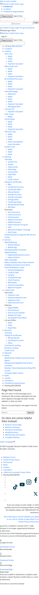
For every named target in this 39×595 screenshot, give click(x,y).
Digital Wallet (13, 308)
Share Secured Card (16, 302)
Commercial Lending (13, 345)
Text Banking (10, 250)
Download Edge (6, 569)
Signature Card (14, 300)
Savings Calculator (15, 197)
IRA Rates (11, 207)
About (7, 355)
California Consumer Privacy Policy (17, 472)
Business (8, 330)
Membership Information (15, 435)
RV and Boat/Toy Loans (14, 79)
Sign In (4, 36)
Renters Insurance (15, 220)
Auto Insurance (14, 212)
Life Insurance (13, 217)
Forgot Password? (27, 28)
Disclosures (7, 462)
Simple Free (12, 162)
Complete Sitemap (12, 437)
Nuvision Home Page (13, 425)
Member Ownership (12, 368)
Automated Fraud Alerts (17, 318)
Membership (10, 358)
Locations (7, 9)
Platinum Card (13, 295)
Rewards (8, 353)
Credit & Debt (13, 272)
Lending (8, 51)
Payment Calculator (15, 64)
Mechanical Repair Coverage (19, 230)
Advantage (12, 169)
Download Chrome (7, 547)
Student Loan (10, 147)
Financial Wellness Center (15, 267)
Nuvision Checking (12, 427)
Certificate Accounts (16, 187)
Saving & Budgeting (15, 270)
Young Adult (12, 172)
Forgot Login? (14, 28)
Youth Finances (14, 280)
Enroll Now (4, 28)
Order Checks (13, 179)
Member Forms (9, 457)
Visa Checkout (13, 310)
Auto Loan (9, 54)
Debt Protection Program (18, 225)
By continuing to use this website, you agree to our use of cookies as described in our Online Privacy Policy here (21, 519)
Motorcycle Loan (11, 66)
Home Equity (10, 119)
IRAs (9, 184)
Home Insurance (14, 214)
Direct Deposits (20, 235)
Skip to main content (8, 1)
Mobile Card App (14, 315)
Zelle (6, 260)
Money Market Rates (16, 204)
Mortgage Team (14, 106)
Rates (10, 59)
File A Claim (12, 232)
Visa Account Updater (16, 313)
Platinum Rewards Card (17, 297)
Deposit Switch (14, 257)
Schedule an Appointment (13, 11)
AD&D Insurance (14, 222)
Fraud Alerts (25, 265)
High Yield (12, 174)
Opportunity (13, 167)
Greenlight (13, 260)
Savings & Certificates (13, 182)
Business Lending (11, 348)
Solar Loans (9, 114)
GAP (9, 227)
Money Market (13, 192)
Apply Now (12, 328)
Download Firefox (7, 560)
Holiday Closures (21, 358)
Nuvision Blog (26, 368)
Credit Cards (9, 290)
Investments (9, 235)
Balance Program (15, 287)
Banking (8, 157)
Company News (11, 373)
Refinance (12, 94)
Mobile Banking (11, 242)
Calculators (9, 380)
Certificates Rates (15, 202)
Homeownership (14, 277)
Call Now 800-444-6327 (13, 46)
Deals (10, 61)
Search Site (17, 16)
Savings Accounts (15, 194)
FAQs (24, 363)
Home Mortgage (11, 91)
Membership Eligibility (13, 363)
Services (8, 240)
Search (30, 412)
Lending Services (11, 432)
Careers (20, 373)
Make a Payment (11, 262)
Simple (10, 164)
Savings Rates (13, 199)
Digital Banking (11, 252)
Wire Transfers (21, 250)
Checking (8, 159)
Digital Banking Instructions (19, 255)
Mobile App (12, 247)
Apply (10, 56)
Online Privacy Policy (11, 460)
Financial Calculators (16, 285)
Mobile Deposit (14, 245)
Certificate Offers (14, 189)
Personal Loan (10, 132)
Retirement (12, 282)
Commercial (9, 109)
